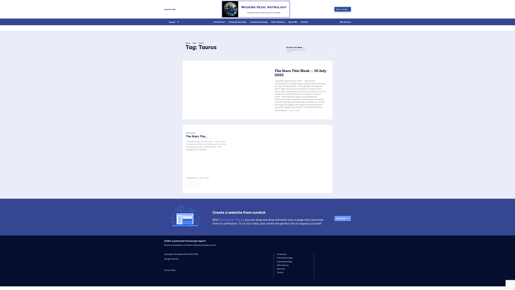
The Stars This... (197, 136)
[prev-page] (188, 183)
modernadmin (281, 111)
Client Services (283, 265)
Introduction (282, 254)
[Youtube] (344, 242)
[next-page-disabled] (194, 183)
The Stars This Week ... (295, 47)
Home (187, 43)
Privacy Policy (169, 270)
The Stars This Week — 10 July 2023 (300, 73)
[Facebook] (335, 242)
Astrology (190, 133)
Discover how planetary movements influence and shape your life (190, 245)
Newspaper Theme (231, 219)
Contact (280, 272)
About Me (281, 269)
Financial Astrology (285, 258)
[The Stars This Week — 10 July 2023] (296, 42)
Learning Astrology (284, 262)
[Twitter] (326, 242)
